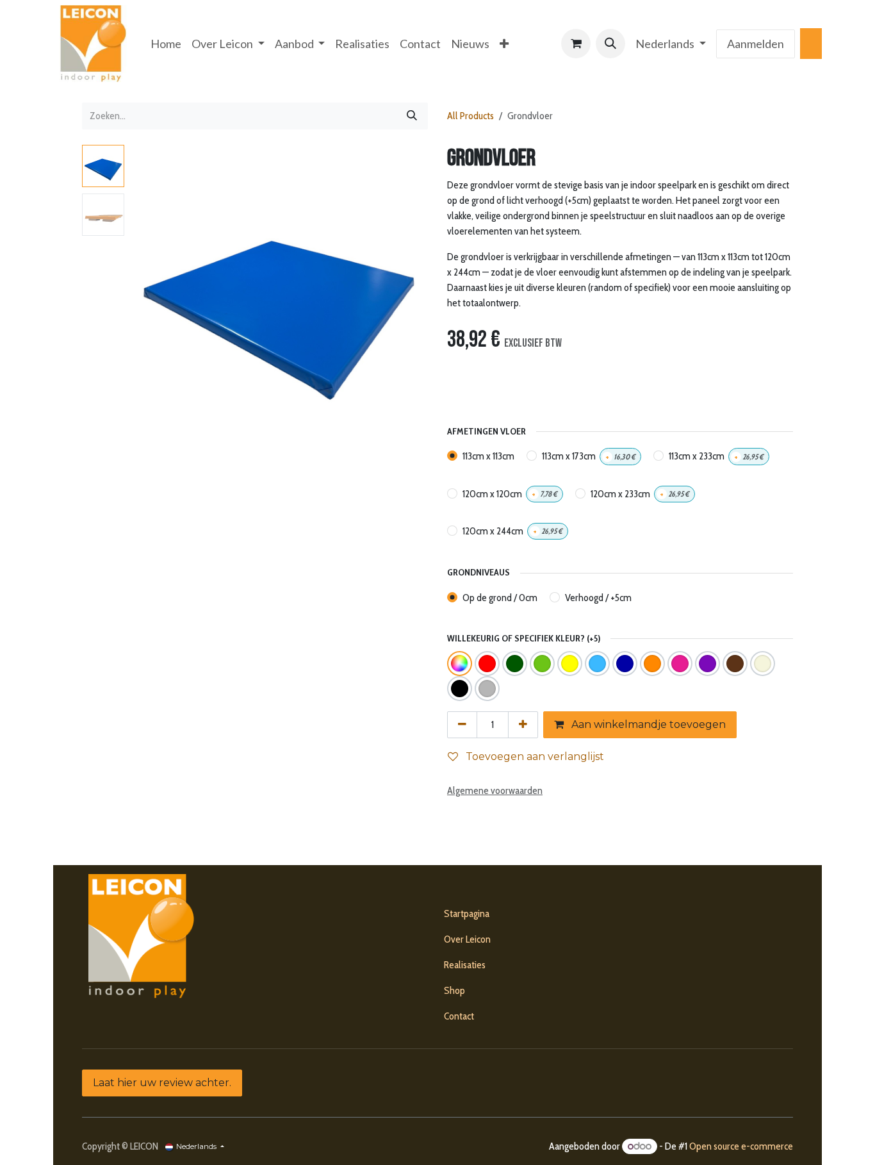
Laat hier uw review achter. (162, 1083)
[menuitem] (165, 44)
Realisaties (465, 965)
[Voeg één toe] (523, 724)
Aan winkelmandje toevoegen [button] (647, 724)
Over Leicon (467, 939)
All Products (470, 116)
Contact (459, 1016)
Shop (454, 990)
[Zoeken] (412, 116)
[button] (610, 43)
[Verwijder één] (462, 724)
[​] (811, 43)
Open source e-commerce (741, 1146)
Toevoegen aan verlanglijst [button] (533, 756)
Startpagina (466, 913)
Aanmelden (755, 44)
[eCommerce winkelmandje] (576, 43)
